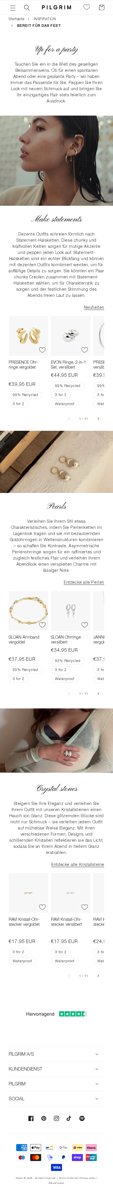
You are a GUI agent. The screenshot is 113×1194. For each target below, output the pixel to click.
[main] (56, 513)
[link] (56, 48)
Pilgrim (19, 1177)
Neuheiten (94, 307)
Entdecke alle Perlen (84, 582)
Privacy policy (88, 1177)
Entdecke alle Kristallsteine (77, 864)
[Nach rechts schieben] (98, 418)
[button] (13, 7)
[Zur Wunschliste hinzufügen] (42, 350)
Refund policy (56, 1182)
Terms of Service (68, 1177)
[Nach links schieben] (69, 418)
